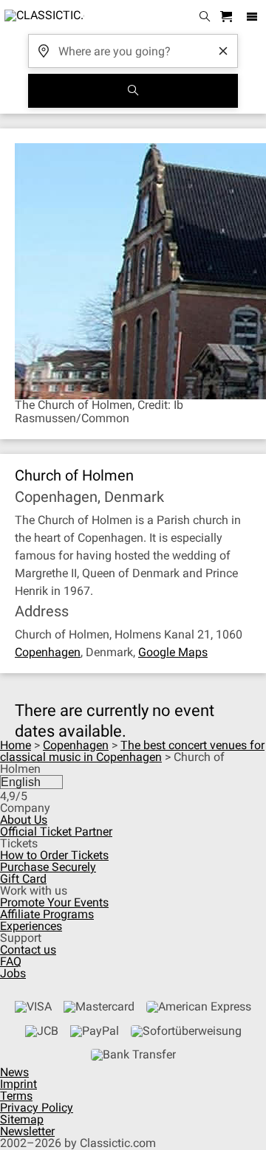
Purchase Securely (48, 867)
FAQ (10, 961)
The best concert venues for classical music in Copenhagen (132, 751)
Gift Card (23, 879)
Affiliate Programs (47, 914)
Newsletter (27, 1131)
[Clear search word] (223, 51)
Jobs (13, 973)
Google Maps (173, 652)
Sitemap (22, 1119)
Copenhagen (48, 652)
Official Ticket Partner (56, 831)
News (14, 1072)
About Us (23, 820)
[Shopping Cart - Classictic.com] (228, 17)
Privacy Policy (36, 1108)
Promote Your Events (54, 902)
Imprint (18, 1084)
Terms (16, 1096)
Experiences (31, 926)
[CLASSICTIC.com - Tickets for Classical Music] (42, 17)
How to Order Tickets (54, 855)
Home (15, 745)
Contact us (28, 950)
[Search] (133, 91)
